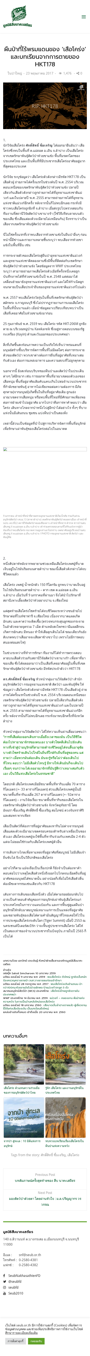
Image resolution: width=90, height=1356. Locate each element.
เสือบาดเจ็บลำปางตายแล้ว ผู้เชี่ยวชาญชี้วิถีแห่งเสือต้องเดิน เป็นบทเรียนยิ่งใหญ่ (45, 1007)
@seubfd (14, 1281)
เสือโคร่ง (73, 1155)
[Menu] (84, 16)
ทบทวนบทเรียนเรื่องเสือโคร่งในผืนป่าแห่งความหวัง (64, 1143)
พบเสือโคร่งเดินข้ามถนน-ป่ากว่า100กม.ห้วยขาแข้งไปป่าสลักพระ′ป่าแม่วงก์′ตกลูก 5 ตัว (42, 986)
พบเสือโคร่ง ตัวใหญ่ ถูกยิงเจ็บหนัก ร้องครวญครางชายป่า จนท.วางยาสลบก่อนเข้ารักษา (45, 978)
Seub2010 (15, 1293)
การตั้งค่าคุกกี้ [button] (15, 1341)
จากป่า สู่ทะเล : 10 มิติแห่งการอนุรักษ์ (22, 1143)
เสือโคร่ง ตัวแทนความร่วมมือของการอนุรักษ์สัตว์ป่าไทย (22, 1090)
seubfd (13, 1287)
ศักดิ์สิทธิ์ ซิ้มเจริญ (53, 1155)
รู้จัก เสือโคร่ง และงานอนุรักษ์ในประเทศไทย (64, 1090)
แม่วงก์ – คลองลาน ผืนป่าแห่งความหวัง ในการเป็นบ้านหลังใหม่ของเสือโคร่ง (44, 1000)
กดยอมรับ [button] (36, 1341)
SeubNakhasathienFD (24, 1276)
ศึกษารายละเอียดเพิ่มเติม (21, 1333)
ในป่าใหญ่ (15, 73)
